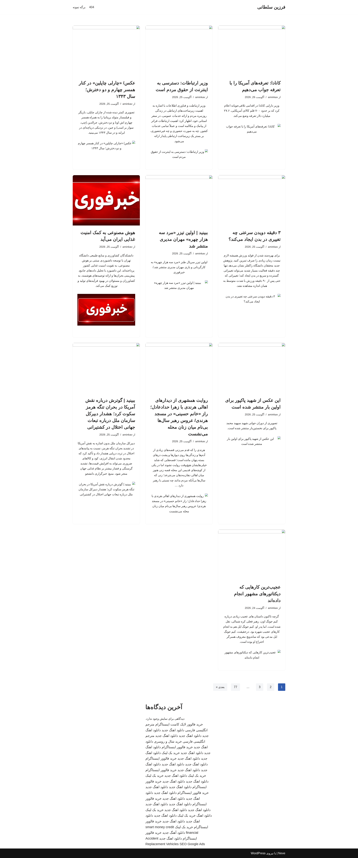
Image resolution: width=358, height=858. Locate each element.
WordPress (258, 853)
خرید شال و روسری (168, 741)
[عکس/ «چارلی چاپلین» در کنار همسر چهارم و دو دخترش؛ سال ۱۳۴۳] (106, 51)
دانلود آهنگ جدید (173, 833)
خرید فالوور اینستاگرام (177, 747)
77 (235, 687)
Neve (281, 853)
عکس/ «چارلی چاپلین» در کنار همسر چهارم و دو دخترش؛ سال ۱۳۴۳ (107, 89)
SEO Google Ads (192, 844)
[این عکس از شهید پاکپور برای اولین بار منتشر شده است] (251, 368)
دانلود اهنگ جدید (173, 730)
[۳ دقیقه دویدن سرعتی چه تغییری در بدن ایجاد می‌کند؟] (251, 200)
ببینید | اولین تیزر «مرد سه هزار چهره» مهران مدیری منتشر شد (183, 239)
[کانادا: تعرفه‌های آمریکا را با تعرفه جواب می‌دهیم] (251, 51)
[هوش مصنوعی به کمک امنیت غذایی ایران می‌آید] (106, 200)
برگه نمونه (79, 7)
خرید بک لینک (171, 753)
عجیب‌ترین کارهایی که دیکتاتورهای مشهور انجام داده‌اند (257, 593)
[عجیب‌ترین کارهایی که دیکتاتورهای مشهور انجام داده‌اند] (251, 555)
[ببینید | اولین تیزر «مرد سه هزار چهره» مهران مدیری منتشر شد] (179, 200)
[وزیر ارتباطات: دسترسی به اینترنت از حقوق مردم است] (179, 51)
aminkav (273, 97)
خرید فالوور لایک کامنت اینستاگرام (179, 724)
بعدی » (220, 687)
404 (91, 7)
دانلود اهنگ (204, 815)
